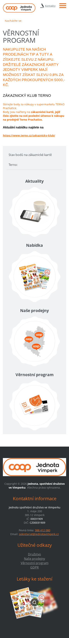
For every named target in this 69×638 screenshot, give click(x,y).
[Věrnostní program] (34, 405)
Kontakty (50, 5)
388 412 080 (42, 530)
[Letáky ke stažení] (34, 602)
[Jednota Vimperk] (19, 8)
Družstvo (34, 554)
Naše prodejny (34, 559)
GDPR (34, 567)
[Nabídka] (34, 276)
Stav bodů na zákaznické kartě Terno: (30, 160)
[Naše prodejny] (34, 341)
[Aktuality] (34, 212)
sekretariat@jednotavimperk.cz (39, 534)
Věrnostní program (34, 563)
